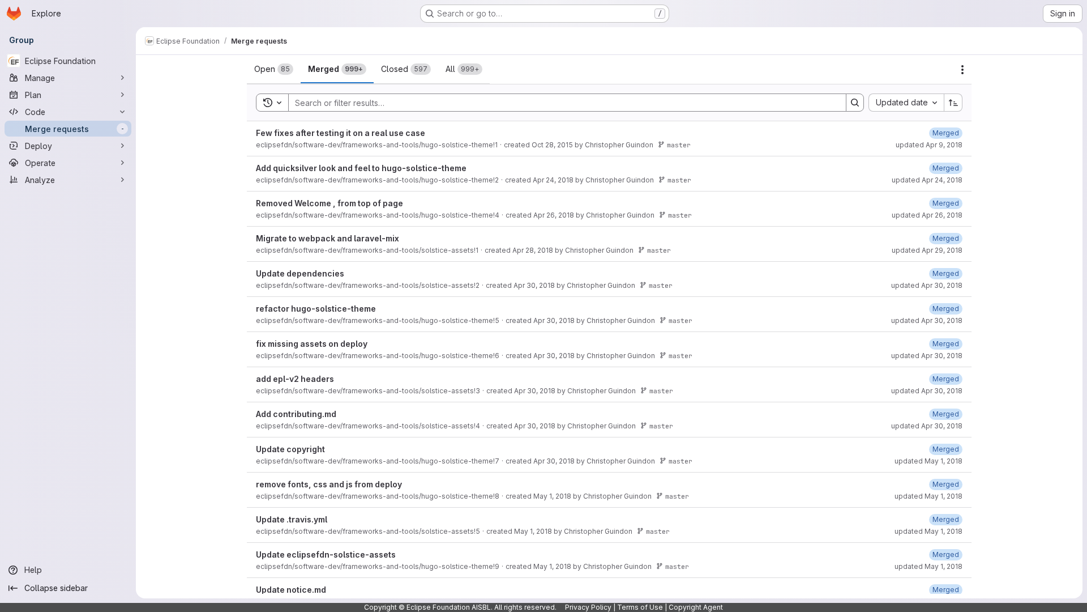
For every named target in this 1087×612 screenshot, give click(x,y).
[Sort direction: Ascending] (953, 103)
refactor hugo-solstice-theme (316, 308)
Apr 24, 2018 (553, 180)
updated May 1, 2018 (928, 461)
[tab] (274, 69)
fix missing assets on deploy (311, 343)
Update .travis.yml (291, 519)
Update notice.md (291, 589)
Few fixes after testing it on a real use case (340, 133)
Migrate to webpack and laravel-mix (327, 238)
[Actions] (962, 70)
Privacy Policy (588, 607)
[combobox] (906, 103)
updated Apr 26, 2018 (927, 215)
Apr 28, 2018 (532, 250)
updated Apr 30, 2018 (926, 285)
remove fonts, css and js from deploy (329, 484)
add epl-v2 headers (295, 379)
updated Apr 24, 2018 (927, 180)
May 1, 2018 (552, 496)
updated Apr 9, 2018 (929, 145)
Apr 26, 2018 (553, 215)
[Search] (855, 103)
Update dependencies (300, 273)
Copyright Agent (696, 607)
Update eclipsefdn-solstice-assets (326, 554)
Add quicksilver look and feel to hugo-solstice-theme (361, 168)
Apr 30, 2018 (534, 285)
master (679, 145)
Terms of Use (640, 607)
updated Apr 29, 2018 (927, 250)
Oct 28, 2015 (552, 145)
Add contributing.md (296, 414)
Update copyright (290, 449)
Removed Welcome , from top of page (329, 203)
